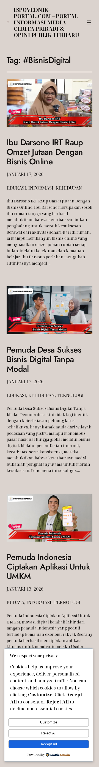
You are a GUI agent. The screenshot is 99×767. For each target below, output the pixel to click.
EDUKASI (16, 188)
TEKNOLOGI (70, 395)
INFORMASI (40, 188)
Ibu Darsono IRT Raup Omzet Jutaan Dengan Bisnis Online (45, 152)
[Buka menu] (89, 22)
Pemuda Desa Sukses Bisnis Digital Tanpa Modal (44, 359)
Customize (48, 722)
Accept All (49, 744)
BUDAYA (15, 602)
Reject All (48, 733)
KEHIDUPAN (69, 188)
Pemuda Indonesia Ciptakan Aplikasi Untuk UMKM (48, 567)
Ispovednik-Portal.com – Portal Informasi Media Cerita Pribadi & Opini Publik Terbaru (46, 22)
